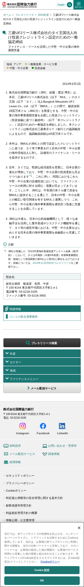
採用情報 (15, 462)
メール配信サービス (22, 454)
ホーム (7, 14)
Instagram (22, 433)
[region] (42, 554)
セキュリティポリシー (20, 475)
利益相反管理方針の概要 (21, 512)
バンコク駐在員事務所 (23, 316)
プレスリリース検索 (44, 343)
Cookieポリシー (16, 490)
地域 (12, 370)
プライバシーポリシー (20, 483)
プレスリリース (24, 14)
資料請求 (15, 445)
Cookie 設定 (42, 570)
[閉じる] (79, 527)
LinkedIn (62, 433)
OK (42, 580)
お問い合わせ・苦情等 (62, 445)
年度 (12, 353)
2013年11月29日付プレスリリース (52, 263)
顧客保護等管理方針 (19, 505)
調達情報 (54, 454)
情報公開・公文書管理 (20, 520)
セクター (15, 362)
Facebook (43, 433)
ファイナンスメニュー (24, 379)
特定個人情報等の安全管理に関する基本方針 (34, 498)
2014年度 (43, 14)
